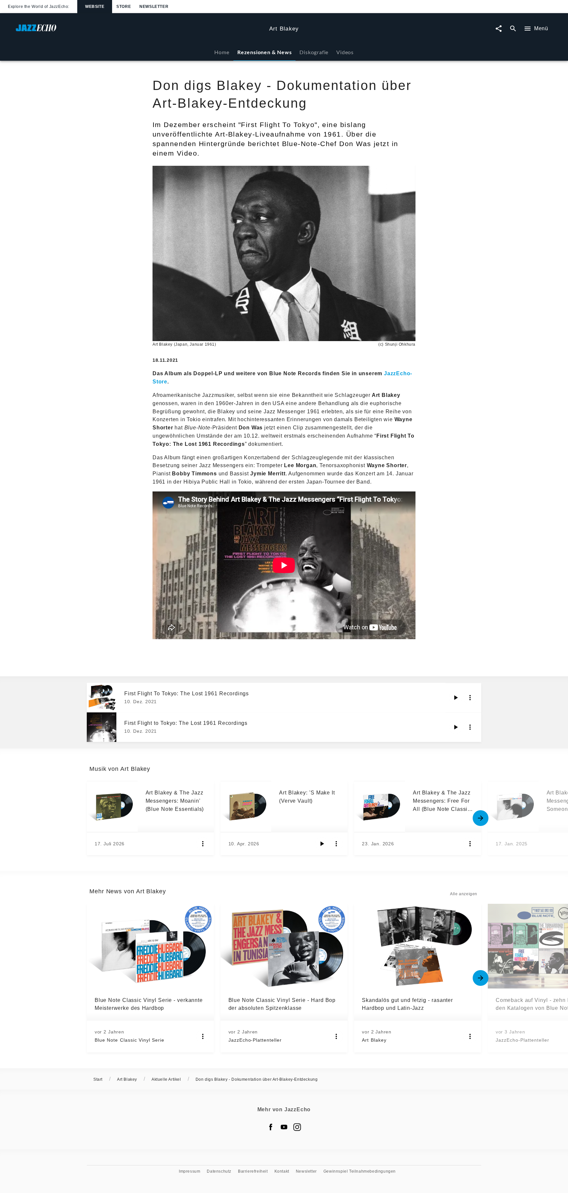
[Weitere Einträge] (480, 818)
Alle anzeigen (463, 894)
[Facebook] (270, 1127)
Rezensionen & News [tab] (264, 52)
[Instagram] (297, 1127)
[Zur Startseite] (140, 31)
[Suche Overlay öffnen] (513, 28)
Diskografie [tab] (313, 52)
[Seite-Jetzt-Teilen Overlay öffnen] (498, 28)
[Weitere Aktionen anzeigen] (470, 697)
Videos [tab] (345, 52)
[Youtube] (284, 1127)
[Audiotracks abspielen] (455, 697)
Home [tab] (221, 52)
